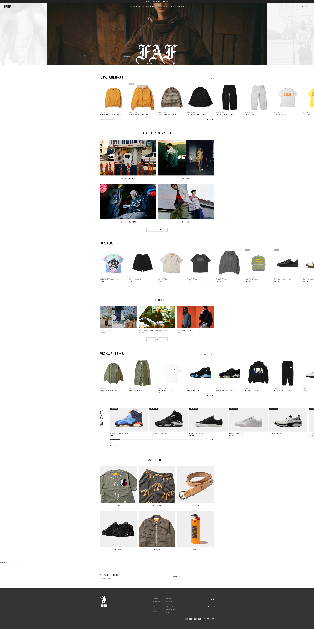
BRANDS (159, 6)
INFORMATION (156, 601)
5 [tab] (160, 68)
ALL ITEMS (210, 78)
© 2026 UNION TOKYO (105, 619)
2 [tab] (153, 68)
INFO (178, 6)
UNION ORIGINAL (150, 6)
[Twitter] (208, 606)
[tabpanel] (157, 32)
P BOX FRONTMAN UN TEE (281, 114)
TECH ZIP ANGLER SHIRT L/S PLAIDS (168, 114)
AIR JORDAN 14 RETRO (193, 390)
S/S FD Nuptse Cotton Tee (166, 390)
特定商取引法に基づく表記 (172, 609)
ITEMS (165, 6)
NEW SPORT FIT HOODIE (251, 390)
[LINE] (214, 606)
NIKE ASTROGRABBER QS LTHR (282, 280)
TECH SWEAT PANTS (250, 114)
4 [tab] (158, 68)
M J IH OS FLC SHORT (135, 280)
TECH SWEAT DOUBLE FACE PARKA (138, 114)
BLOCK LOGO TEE (192, 280)
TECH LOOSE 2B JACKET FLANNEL (196, 114)
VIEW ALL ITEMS (208, 354)
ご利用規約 (168, 612)
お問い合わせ (169, 601)
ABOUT (183, 6)
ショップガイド (169, 604)
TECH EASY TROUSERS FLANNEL (225, 114)
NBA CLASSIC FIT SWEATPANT (282, 390)
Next (304, 34)
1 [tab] (151, 68)
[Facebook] (211, 606)
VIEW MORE (127, 56)
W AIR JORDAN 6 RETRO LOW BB (225, 390)
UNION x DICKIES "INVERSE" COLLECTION (157, 1)
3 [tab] (156, 68)
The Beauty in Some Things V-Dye (110, 280)
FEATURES (132, 6)
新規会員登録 (169, 598)
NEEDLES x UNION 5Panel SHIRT (109, 390)
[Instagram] (205, 606)
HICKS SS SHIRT (162, 280)
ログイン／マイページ (171, 596)
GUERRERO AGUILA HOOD (223, 280)
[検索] (299, 6)
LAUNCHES (173, 6)
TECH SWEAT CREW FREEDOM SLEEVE (110, 114)
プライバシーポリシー (171, 606)
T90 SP (305, 390)
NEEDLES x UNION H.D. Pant (137, 390)
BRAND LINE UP (157, 229)
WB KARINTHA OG (308, 280)
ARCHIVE (157, 339)
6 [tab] (163, 68)
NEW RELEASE (140, 6)
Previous (9, 34)
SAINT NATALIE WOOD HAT (252, 280)
